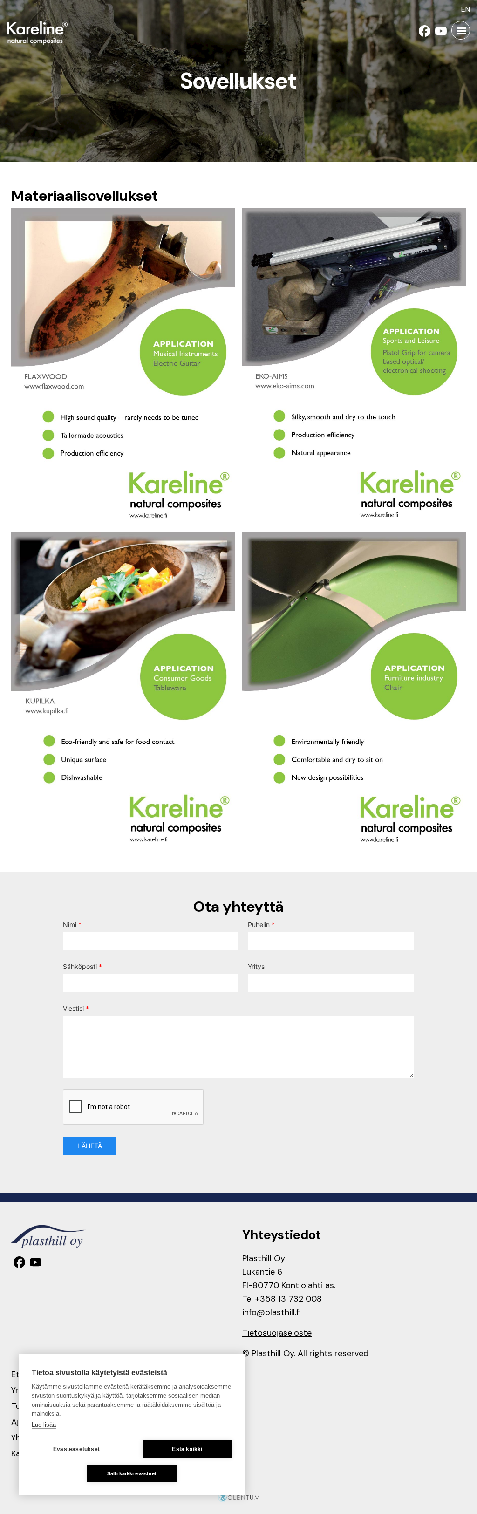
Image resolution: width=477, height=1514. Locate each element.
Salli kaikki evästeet (132, 1473)
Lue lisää (44, 1424)
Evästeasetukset (76, 1449)
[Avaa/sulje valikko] (460, 30)
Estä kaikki (187, 1449)
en (465, 9)
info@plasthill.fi (271, 1312)
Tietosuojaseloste (277, 1332)
